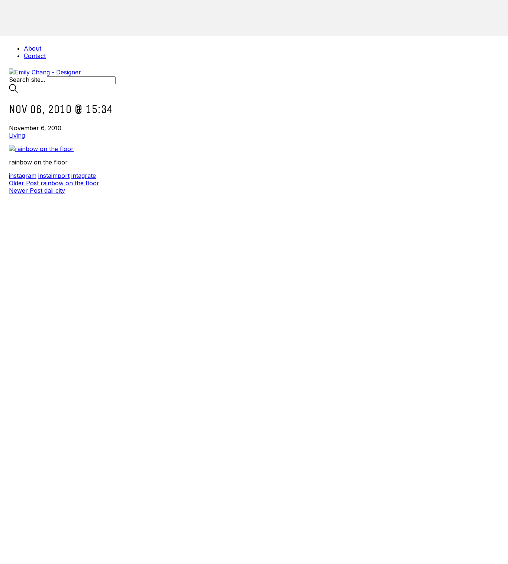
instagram (22, 175)
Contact (35, 56)
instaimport (54, 175)
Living (17, 135)
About (32, 48)
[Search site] (13, 90)
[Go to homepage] (45, 72)
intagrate (83, 175)
